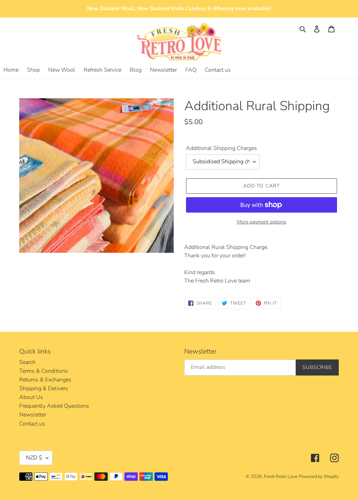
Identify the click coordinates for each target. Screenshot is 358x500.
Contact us (32, 424)
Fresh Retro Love (281, 476)
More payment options (261, 222)
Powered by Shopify (319, 476)
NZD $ (34, 458)
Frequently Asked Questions (54, 406)
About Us (31, 397)
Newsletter (32, 415)
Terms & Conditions (43, 371)
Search (27, 362)
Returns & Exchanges (45, 380)
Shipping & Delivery (43, 388)
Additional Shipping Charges (221, 148)
